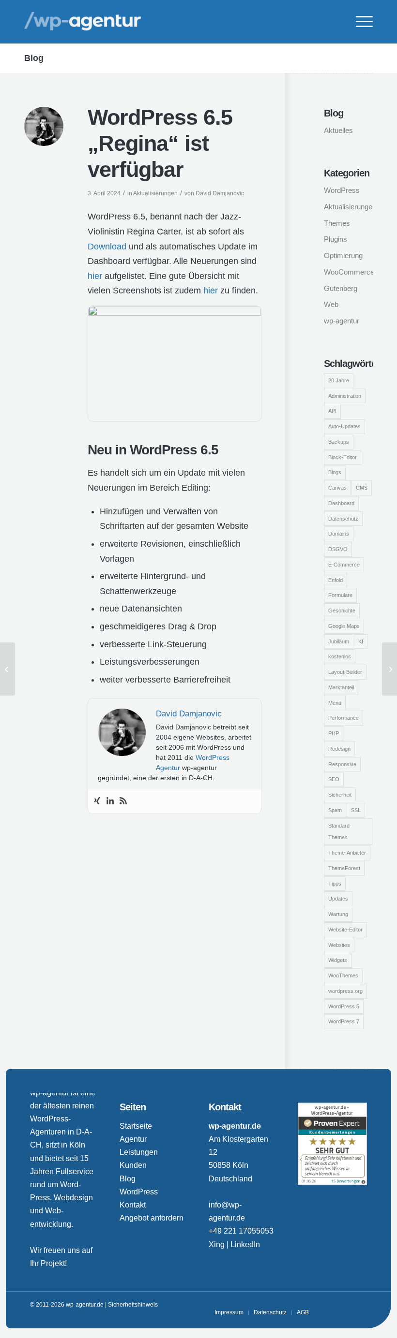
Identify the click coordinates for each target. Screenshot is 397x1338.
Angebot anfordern (151, 1218)
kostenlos (339, 656)
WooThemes (343, 975)
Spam (335, 810)
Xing (217, 1244)
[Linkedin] (110, 801)
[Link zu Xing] (330, 1304)
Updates (338, 899)
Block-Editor (342, 457)
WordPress (342, 190)
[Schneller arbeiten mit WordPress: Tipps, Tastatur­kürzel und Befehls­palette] (7, 669)
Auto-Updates (344, 426)
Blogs (334, 472)
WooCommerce (348, 272)
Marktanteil (341, 687)
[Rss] (123, 801)
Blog (34, 58)
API (332, 411)
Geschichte (341, 610)
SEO (333, 779)
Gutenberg (340, 288)
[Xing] (97, 801)
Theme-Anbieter (347, 853)
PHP (333, 733)
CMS (361, 488)
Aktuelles (338, 130)
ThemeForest (344, 868)
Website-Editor (345, 929)
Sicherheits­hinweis (133, 1304)
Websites (339, 945)
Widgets (337, 960)
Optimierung (343, 255)
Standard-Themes (339, 832)
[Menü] (359, 22)
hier (95, 276)
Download (107, 246)
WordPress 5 (343, 1006)
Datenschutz (343, 519)
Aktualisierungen (155, 193)
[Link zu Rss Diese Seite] (359, 1304)
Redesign (339, 749)
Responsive (342, 764)
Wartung (338, 914)
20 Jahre (338, 380)
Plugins (335, 239)
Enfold (335, 580)
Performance (343, 718)
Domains (338, 534)
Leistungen (139, 1152)
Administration (344, 396)
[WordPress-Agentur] (82, 22)
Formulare (340, 595)
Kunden (133, 1165)
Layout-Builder (345, 672)
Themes (337, 223)
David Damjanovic (220, 193)
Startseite (136, 1126)
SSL (356, 810)
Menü (334, 703)
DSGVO (338, 549)
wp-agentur (341, 321)
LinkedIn (245, 1244)
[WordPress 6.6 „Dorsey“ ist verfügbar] (389, 669)
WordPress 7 (343, 1021)
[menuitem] (359, 22)
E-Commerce (344, 564)
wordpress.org (345, 991)
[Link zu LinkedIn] (345, 1304)
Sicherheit (339, 795)
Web (331, 304)
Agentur (133, 1139)
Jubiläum (338, 641)
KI (360, 641)
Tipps (334, 884)
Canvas (337, 488)
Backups (338, 442)
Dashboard (341, 503)
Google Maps (344, 626)
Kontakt (133, 1205)
